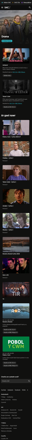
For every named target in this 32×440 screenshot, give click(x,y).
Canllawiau (10, 397)
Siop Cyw (14, 415)
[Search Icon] (30, 7)
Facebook (17, 390)
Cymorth (3, 402)
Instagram (10, 390)
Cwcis (15, 428)
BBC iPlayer (21, 72)
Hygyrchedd (13, 425)
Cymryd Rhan (16, 418)
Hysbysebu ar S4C (6, 418)
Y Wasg (3, 397)
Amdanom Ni (4, 410)
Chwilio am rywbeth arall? (10, 377)
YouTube (3, 390)
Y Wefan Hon (4, 425)
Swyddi (20, 410)
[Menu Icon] (2, 7)
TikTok (24, 390)
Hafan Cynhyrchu (6, 399)
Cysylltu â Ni (4, 438)
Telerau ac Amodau (6, 431)
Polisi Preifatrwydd (6, 428)
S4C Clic (15, 72)
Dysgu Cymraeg (5, 415)
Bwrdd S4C (13, 410)
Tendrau (14, 399)
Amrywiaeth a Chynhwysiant (9, 412)
